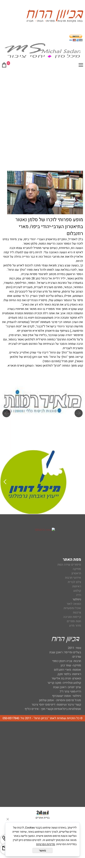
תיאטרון (76, 573)
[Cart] (4, 66)
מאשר (42, 850)
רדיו (78, 595)
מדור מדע (75, 625)
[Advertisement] (42, 115)
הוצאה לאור (74, 604)
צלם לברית (74, 582)
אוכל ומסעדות (72, 608)
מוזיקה (77, 569)
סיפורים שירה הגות (69, 564)
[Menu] (81, 66)
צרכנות (77, 612)
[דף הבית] (55, 17)
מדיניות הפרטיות (45, 844)
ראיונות (76, 586)
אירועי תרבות (73, 577)
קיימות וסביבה (72, 617)
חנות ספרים (74, 621)
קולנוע (77, 591)
